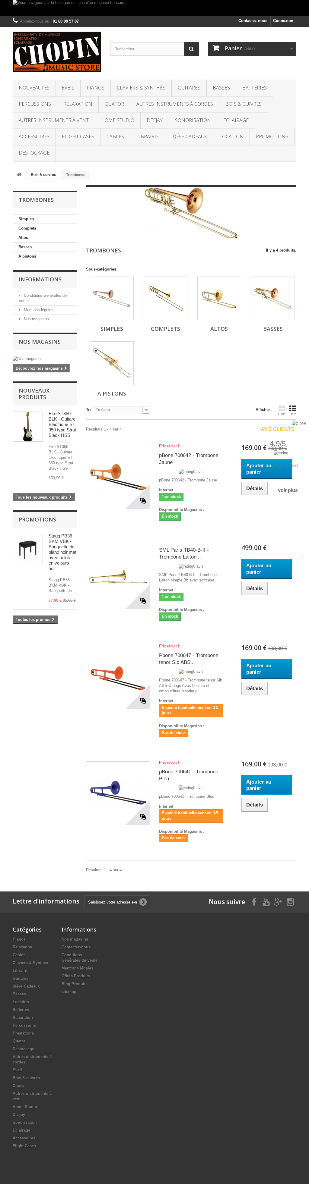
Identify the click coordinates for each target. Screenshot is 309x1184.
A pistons (27, 256)
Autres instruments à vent (54, 120)
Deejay (155, 120)
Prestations (23, 1033)
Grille (281, 414)
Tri (88, 409)
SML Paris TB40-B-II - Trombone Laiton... (184, 553)
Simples (26, 219)
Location (231, 136)
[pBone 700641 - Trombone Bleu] (118, 793)
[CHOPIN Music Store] (57, 52)
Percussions (35, 104)
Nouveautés (34, 87)
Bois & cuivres (243, 104)
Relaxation (77, 104)
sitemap (69, 991)
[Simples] (112, 298)
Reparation (23, 1017)
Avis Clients (277, 429)
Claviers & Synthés (141, 87)
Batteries (254, 87)
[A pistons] (112, 363)
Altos (23, 237)
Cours (18, 1085)
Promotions (272, 136)
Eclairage (236, 120)
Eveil (68, 87)
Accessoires (34, 136)
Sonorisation (193, 120)
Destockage (34, 152)
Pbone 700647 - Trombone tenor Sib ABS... (188, 659)
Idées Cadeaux (189, 136)
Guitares (189, 87)
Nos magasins (36, 319)
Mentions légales (38, 310)
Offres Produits (76, 976)
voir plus (288, 490)
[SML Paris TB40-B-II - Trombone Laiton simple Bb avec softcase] (118, 577)
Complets (27, 228)
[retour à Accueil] (19, 175)
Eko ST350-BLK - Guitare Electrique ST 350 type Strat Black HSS (62, 424)
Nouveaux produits (34, 394)
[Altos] (219, 298)
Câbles (115, 136)
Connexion (283, 20)
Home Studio (117, 120)
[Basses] (273, 298)
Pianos (95, 87)
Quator (114, 104)
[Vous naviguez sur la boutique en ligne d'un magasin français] (154, 8)
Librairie (147, 136)
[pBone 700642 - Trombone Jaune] (118, 477)
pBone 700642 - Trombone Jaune (188, 459)
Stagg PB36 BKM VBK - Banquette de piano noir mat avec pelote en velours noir (62, 552)
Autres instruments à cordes (174, 104)
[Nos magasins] (45, 359)
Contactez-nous (252, 20)
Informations (40, 279)
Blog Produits (75, 984)
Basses (221, 87)
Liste (292, 414)
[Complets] (165, 298)
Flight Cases (78, 136)
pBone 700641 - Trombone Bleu (188, 775)
